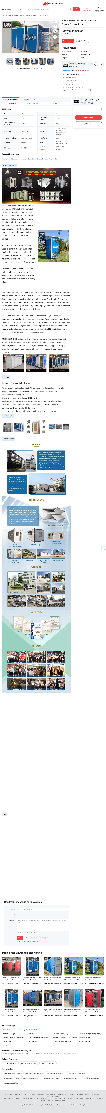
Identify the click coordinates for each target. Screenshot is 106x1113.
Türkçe (43, 1100)
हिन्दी (93, 1098)
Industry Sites (72, 1094)
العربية (76, 1098)
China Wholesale (51, 1094)
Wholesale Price (62, 1094)
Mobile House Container (30, 1078)
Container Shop (7, 1041)
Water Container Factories (76, 1073)
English (16, 1098)
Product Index (95, 1094)
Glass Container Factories (55, 1073)
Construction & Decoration (15, 15)
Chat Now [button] (84, 41)
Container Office (33, 1041)
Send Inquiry (68, 41)
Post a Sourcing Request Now (27, 941)
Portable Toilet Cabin (10, 1063)
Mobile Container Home (70, 1078)
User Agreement (64, 1105)
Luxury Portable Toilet (48, 1063)
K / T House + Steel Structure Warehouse (66, 1037)
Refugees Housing (84, 1041)
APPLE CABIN (32, 1034)
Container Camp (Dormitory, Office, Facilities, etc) (91, 1034)
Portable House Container (91, 1078)
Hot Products (8, 1094)
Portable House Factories (34, 1073)
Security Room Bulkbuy (11, 1083)
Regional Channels (84, 1094)
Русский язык (46, 1098)
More (4, 1087)
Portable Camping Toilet (29, 1063)
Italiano (54, 1098)
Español (23, 1098)
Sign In (65, 90)
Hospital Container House (61, 1041)
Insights (57, 1096)
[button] (64, 103)
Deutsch (61, 1098)
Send (19, 938)
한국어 (82, 1098)
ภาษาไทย (98, 1098)
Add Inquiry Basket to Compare (31, 68)
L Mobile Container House (51, 1078)
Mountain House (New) (60, 1034)
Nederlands (69, 1098)
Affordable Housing (84, 1037)
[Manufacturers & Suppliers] (53, 4)
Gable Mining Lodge (8, 1034)
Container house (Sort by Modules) (13, 1037)
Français (38, 1098)
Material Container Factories (13, 1073)
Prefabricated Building (31, 15)
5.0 (82, 103)
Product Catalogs (31, 1029)
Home (3, 15)
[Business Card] (101, 109)
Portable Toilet (43, 15)
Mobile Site (50, 1096)
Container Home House (11, 1078)
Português (30, 1098)
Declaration (74, 1105)
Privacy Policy (84, 1105)
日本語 (87, 1098)
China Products (18, 1094)
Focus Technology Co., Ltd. (39, 1105)
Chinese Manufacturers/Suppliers (34, 1094)
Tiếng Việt (50, 1100)
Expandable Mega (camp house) (38, 1037)
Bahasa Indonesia (60, 1100)
